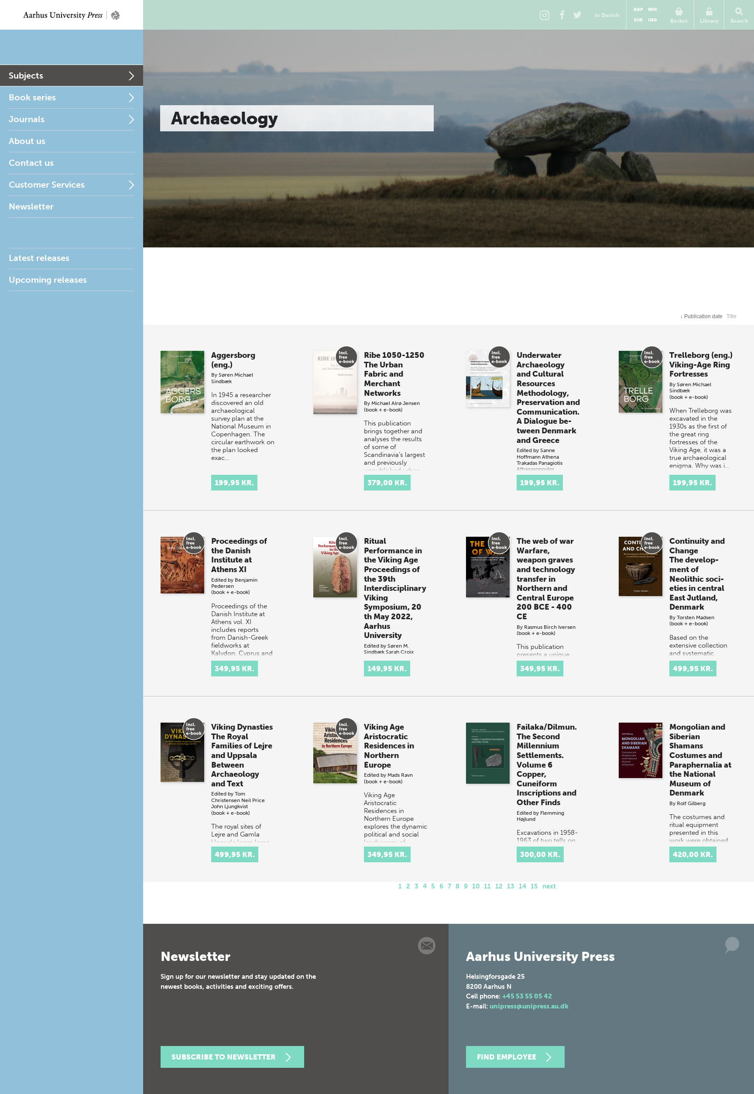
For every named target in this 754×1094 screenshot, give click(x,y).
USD (652, 20)
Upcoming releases (48, 279)
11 (487, 886)
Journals (27, 119)
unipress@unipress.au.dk (529, 1006)
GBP (638, 9)
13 (510, 886)
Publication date (701, 316)
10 (476, 886)
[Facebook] (562, 15)
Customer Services (47, 184)
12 (499, 886)
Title (732, 316)
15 (534, 886)
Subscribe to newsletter (223, 1057)
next (549, 886)
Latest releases (39, 258)
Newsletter (31, 206)
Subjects (26, 75)
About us (27, 141)
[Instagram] (544, 15)
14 (522, 886)
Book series (32, 97)
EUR (638, 20)
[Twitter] (577, 15)
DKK (652, 9)
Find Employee (506, 1057)
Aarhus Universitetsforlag (71, 15)
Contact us (31, 163)
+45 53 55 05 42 (527, 996)
